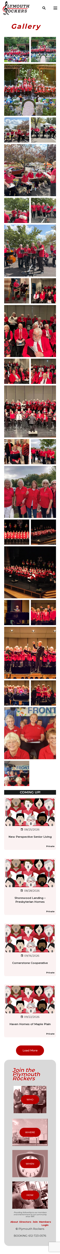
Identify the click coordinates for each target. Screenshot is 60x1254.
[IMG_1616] (30, 331)
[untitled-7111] (16, 612)
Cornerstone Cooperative (30, 963)
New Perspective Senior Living (30, 836)
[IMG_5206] (16, 210)
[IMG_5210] (30, 251)
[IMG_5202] (30, 170)
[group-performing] (30, 411)
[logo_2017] (17, 8)
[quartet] (16, 451)
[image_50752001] (16, 290)
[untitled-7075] (30, 653)
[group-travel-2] (30, 492)
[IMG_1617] (16, 371)
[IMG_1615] (43, 290)
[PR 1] (16, 532)
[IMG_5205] (43, 130)
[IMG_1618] (43, 371)
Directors (25, 1221)
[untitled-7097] (43, 612)
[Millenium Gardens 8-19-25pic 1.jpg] (16, 49)
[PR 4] (43, 532)
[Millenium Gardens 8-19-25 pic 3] (30, 90)
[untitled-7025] (16, 693)
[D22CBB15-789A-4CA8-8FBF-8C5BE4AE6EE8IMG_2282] (43, 49)
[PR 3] (30, 572)
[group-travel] (43, 451)
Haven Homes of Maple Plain (30, 1024)
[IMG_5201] (16, 130)
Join (35, 1221)
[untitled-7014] (43, 693)
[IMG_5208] (43, 210)
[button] (44, 8)
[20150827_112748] (30, 733)
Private (50, 846)
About (14, 1221)
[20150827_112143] (16, 773)
